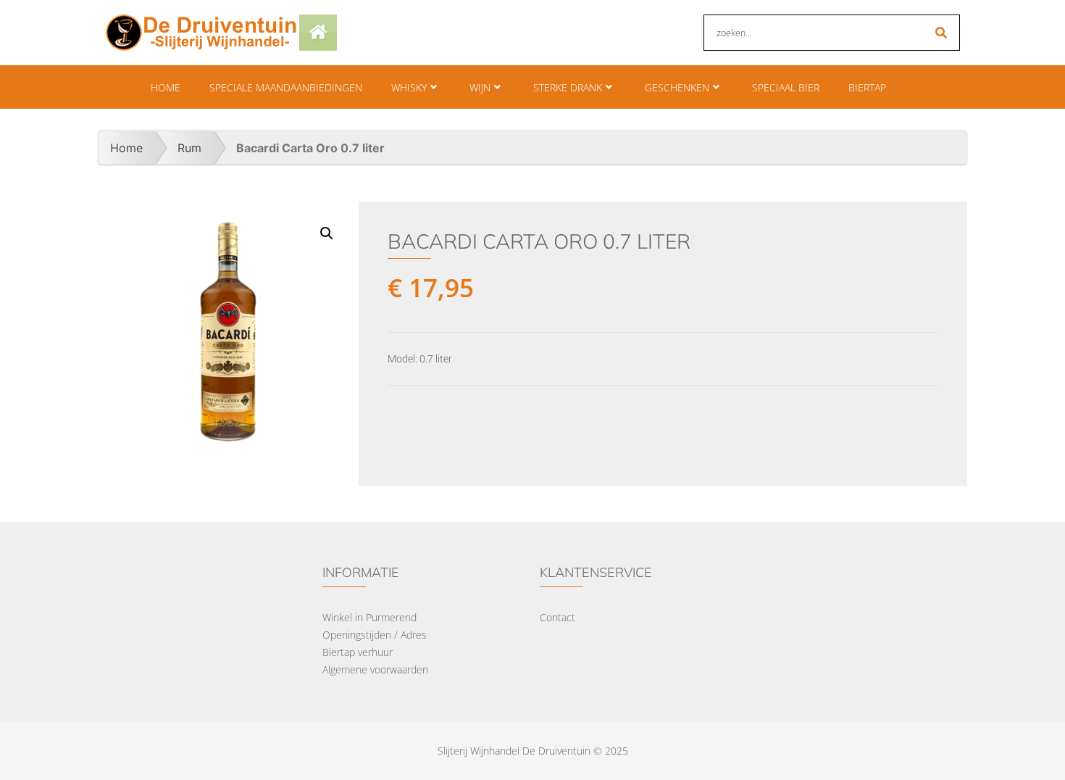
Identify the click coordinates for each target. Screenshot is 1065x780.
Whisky (409, 87)
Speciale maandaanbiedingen (285, 87)
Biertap (867, 87)
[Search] (941, 32)
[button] (327, 233)
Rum (189, 148)
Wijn (479, 87)
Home (165, 87)
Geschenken (677, 87)
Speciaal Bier (785, 87)
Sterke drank (567, 87)
